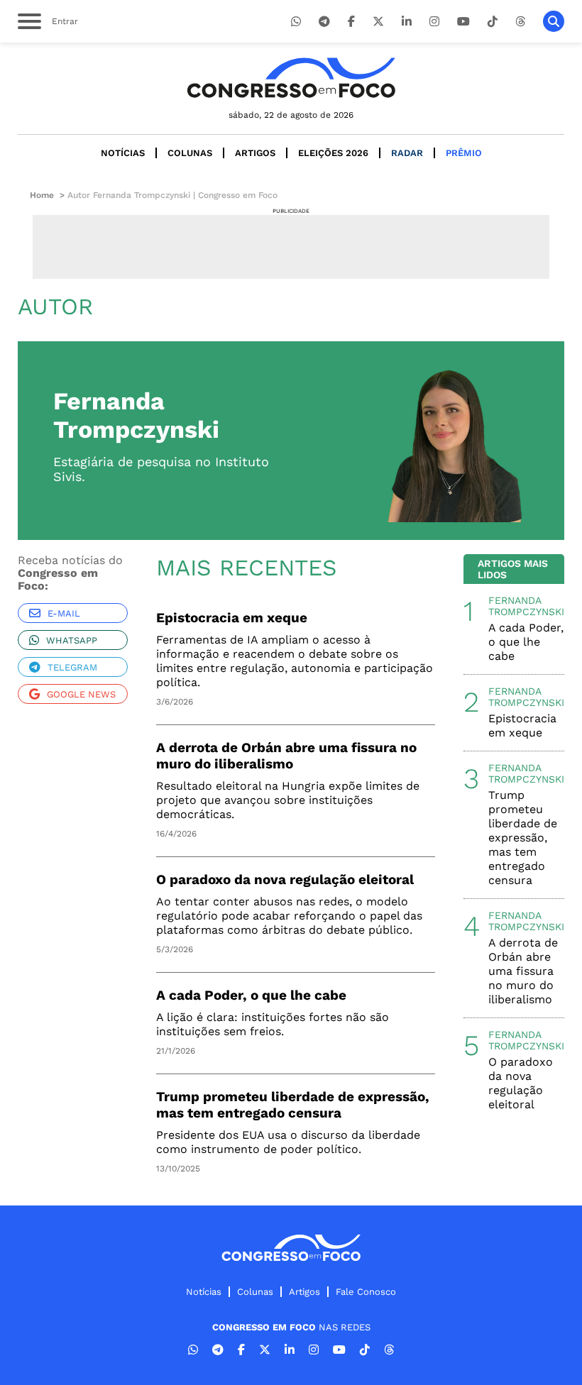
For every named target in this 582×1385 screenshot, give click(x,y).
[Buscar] (553, 21)
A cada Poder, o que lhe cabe (251, 995)
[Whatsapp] (296, 21)
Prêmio (464, 153)
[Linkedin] (407, 21)
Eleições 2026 (333, 153)
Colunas (190, 153)
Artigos (255, 153)
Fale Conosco (366, 1291)
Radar (407, 153)
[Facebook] (351, 21)
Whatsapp (71, 640)
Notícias (123, 153)
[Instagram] (434, 21)
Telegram (72, 667)
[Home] (291, 78)
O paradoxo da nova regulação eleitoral (285, 879)
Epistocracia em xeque (231, 617)
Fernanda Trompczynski (526, 606)
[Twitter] (378, 21)
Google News (81, 694)
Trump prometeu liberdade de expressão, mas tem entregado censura (292, 1104)
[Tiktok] (493, 21)
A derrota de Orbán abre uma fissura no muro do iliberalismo (286, 755)
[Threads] (520, 21)
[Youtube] (463, 21)
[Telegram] (324, 21)
